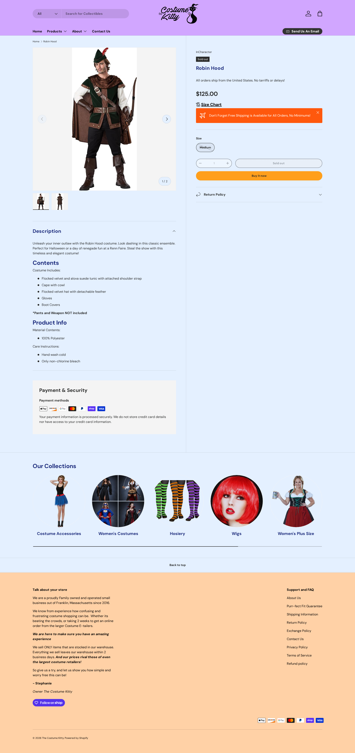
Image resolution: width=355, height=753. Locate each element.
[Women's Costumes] (118, 501)
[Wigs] (237, 501)
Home (37, 31)
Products (54, 31)
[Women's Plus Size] (296, 501)
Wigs (237, 533)
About (77, 31)
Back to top (177, 565)
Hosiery (177, 533)
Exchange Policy (299, 631)
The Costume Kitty (53, 738)
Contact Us (101, 31)
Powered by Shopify (76, 738)
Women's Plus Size (296, 533)
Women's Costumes (118, 533)
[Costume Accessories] (59, 501)
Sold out (279, 163)
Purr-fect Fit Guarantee (304, 606)
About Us (294, 598)
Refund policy (297, 663)
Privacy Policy (297, 647)
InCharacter (204, 52)
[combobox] (81, 13)
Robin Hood (50, 41)
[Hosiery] (177, 501)
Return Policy (297, 622)
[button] (319, 13)
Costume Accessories (59, 533)
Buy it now (259, 176)
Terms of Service (299, 655)
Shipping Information (302, 614)
